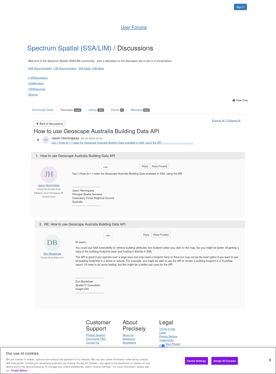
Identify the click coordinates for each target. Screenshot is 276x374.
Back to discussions (51, 123)
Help (130, 7)
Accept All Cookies (224, 361)
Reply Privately (159, 166)
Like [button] (105, 166)
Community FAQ (96, 339)
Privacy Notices (168, 336)
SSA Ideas (84, 68)
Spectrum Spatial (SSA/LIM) (70, 47)
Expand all (218, 120)
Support (147, 7)
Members (139, 110)
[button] (39, 139)
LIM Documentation (65, 68)
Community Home (42, 110)
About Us (128, 335)
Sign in (240, 7)
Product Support (95, 335)
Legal (162, 332)
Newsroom (129, 339)
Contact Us (92, 342)
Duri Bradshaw (52, 253)
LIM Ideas (98, 68)
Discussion (70, 110)
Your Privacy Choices (172, 345)
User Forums (134, 27)
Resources (207, 7)
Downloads (167, 7)
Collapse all (233, 120)
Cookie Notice (19, 370)
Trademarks (166, 340)
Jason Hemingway (49, 185)
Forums (187, 7)
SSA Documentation (40, 68)
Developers (129, 342)
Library (95, 110)
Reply (145, 166)
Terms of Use (167, 329)
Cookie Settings (196, 361)
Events (117, 110)
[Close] (270, 360)
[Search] (226, 7)
